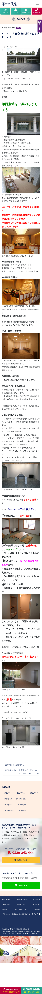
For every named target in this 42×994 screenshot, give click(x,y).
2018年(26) (22, 804)
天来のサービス (7, 899)
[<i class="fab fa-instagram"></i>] (37, 914)
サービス (5, 12)
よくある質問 (36, 904)
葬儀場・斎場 (26, 12)
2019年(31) (8, 804)
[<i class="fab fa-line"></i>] (39, 914)
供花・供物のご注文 (21, 909)
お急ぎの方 (36, 12)
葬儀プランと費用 (22, 899)
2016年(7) (22, 810)
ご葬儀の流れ (6, 904)
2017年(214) (8, 810)
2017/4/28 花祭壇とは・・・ (17, 765)
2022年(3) (34, 793)
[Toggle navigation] (37, 4)
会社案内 (37, 909)
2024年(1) (21, 793)
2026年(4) (7, 793)
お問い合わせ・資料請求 (10, 914)
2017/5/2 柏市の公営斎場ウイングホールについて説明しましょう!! (21, 772)
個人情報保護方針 (24, 914)
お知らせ (5, 909)
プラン (16, 12)
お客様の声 (36, 899)
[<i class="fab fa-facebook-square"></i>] (32, 914)
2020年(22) (21, 799)
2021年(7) (7, 799)
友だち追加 (22, 885)
